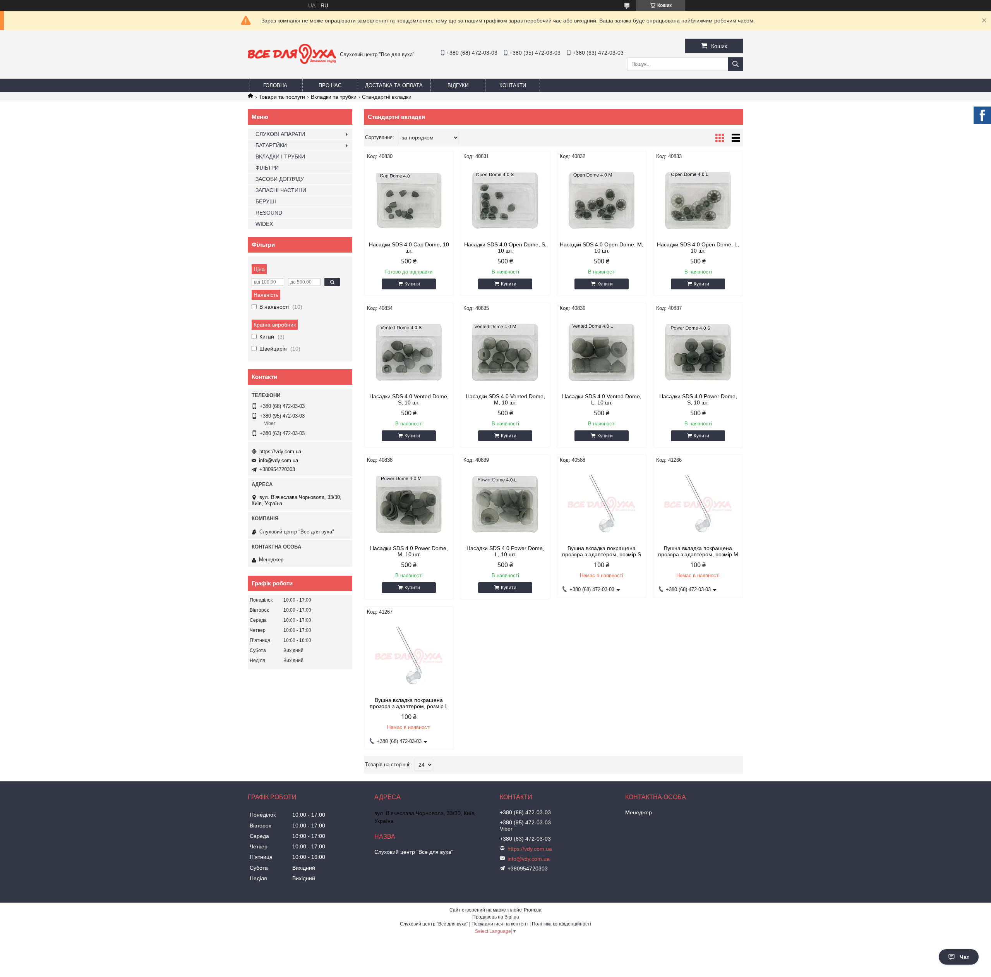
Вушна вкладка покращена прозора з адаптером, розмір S (601, 551)
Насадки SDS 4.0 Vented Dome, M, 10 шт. (505, 399)
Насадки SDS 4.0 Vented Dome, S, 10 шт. (409, 399)
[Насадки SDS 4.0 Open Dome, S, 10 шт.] (505, 200)
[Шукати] (735, 64)
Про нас (330, 85)
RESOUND (268, 213)
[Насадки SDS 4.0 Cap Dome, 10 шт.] (409, 200)
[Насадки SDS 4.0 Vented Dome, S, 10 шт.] (409, 352)
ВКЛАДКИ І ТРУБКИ (280, 156)
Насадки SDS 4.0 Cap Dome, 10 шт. (409, 247)
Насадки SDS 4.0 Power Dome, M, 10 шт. (409, 551)
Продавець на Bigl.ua (495, 917)
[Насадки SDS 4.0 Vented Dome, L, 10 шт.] (602, 352)
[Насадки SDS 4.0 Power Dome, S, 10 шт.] (698, 352)
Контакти (512, 85)
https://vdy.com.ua (280, 451)
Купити (412, 284)
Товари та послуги (282, 97)
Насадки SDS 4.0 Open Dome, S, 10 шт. (505, 247)
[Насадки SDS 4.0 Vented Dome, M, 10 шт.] (505, 352)
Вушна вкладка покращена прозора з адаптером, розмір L (409, 703)
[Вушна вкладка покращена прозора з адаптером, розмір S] (602, 504)
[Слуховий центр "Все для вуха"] (292, 62)
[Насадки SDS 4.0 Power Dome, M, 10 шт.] (409, 504)
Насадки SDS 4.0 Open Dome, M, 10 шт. (601, 247)
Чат (964, 957)
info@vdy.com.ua (278, 460)
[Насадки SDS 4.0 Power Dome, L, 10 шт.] (505, 504)
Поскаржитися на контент (499, 924)
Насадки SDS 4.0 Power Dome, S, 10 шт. (698, 399)
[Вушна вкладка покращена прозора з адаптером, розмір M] (698, 504)
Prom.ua (533, 910)
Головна (275, 85)
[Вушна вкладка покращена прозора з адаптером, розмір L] (409, 656)
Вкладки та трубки (334, 97)
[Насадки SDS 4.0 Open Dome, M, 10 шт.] (602, 200)
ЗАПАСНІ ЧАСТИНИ (280, 190)
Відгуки (457, 85)
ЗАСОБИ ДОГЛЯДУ (279, 179)
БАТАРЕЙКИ (271, 145)
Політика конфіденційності (561, 924)
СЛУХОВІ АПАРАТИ (280, 134)
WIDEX (264, 224)
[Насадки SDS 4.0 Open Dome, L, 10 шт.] (698, 200)
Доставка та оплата (394, 85)
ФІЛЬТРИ (267, 168)
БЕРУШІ (265, 201)
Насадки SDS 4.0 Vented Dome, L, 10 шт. (601, 399)
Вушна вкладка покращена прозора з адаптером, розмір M (698, 551)
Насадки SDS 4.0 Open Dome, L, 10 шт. (698, 247)
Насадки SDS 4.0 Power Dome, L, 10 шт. (505, 551)
